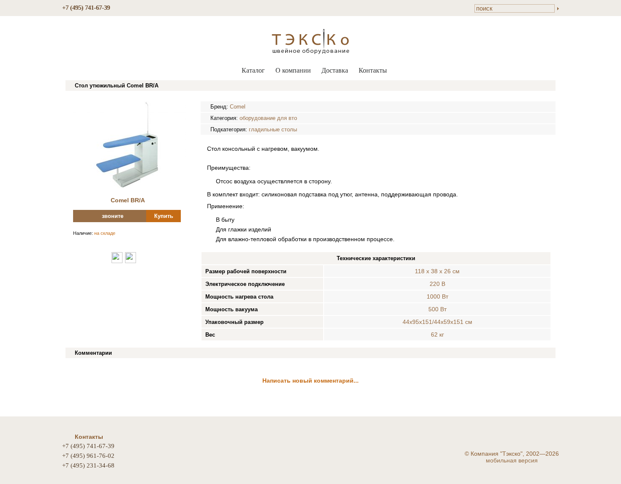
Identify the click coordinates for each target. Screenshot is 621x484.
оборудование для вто (268, 118)
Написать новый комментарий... (310, 380)
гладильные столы (273, 129)
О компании (293, 70)
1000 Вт (437, 296)
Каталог (253, 70)
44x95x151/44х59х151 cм (437, 321)
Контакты (373, 70)
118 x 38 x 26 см (437, 271)
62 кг (437, 334)
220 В (437, 283)
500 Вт (437, 309)
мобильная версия (512, 460)
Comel (237, 106)
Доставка (334, 70)
